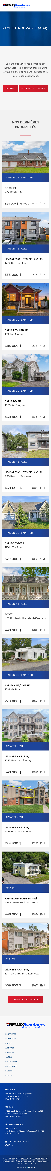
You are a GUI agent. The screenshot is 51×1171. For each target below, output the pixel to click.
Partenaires (11, 1066)
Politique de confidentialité (14, 1162)
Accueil (10, 89)
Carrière (9, 1052)
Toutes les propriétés (25, 1000)
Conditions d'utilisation (38, 1162)
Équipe (8, 1043)
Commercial (11, 1039)
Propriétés (10, 1034)
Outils (8, 1057)
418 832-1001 (15, 1099)
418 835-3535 (16, 1116)
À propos (9, 1048)
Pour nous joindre (33, 89)
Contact (9, 1075)
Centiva (31, 1168)
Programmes (11, 1062)
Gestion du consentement (26, 1164)
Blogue (9, 1071)
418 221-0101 (15, 1134)
